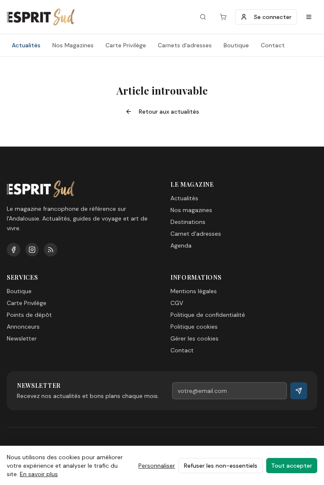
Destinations (187, 222)
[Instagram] (32, 249)
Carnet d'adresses (195, 233)
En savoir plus (39, 474)
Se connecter (273, 17)
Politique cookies (194, 326)
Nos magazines (191, 210)
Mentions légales (193, 291)
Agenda (181, 245)
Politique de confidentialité (207, 315)
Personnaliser (156, 465)
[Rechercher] (202, 16)
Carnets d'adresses (185, 45)
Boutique (236, 45)
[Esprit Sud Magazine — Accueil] (40, 16)
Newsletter (22, 338)
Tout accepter (291, 465)
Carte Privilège (125, 45)
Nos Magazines (73, 45)
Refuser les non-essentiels (220, 465)
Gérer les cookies (194, 338)
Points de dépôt (29, 315)
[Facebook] (13, 249)
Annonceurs (23, 326)
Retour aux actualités (169, 111)
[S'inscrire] (298, 390)
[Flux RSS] (50, 249)
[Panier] (223, 16)
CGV (176, 303)
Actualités (26, 45)
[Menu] (308, 16)
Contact (273, 45)
